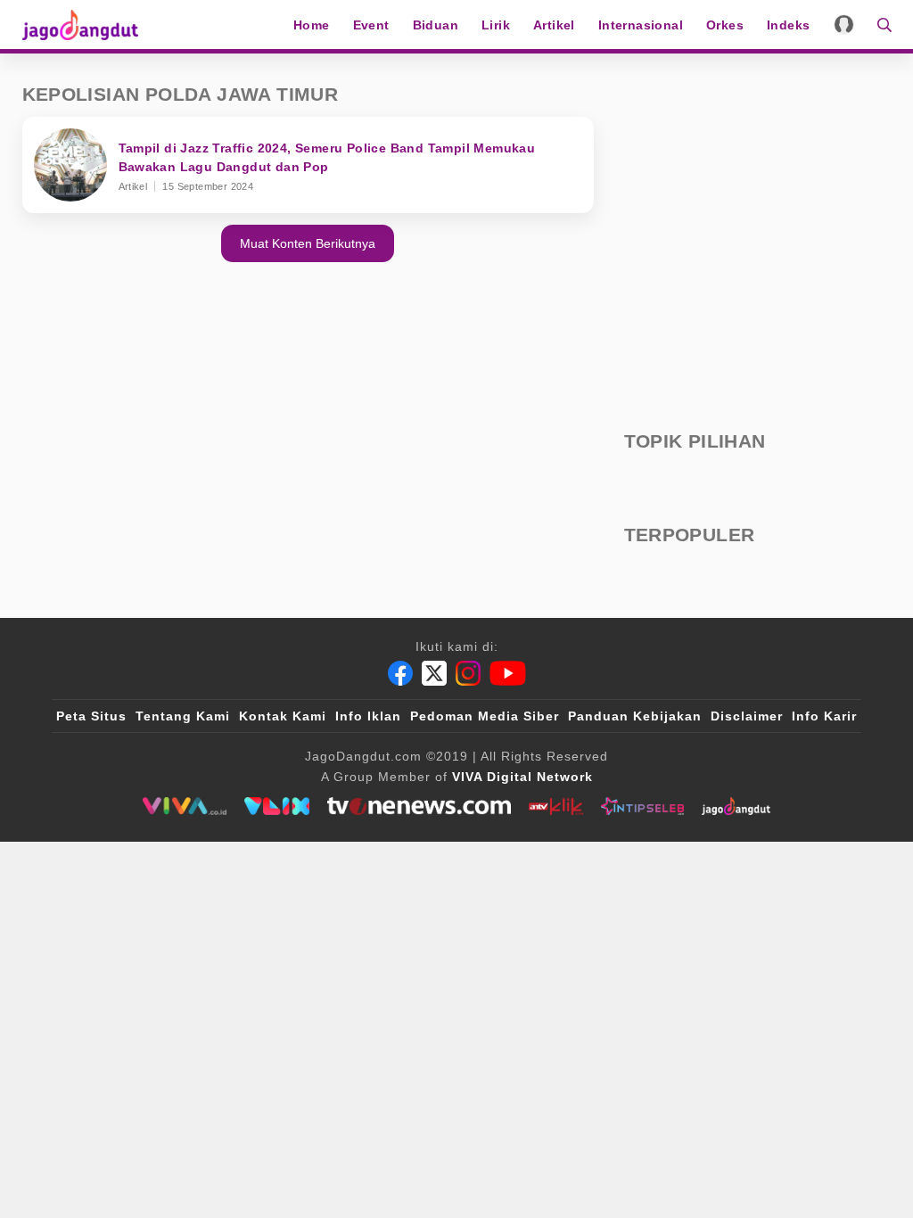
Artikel (554, 25)
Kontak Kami (282, 716)
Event (371, 25)
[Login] (844, 24)
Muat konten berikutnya (307, 243)
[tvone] (418, 806)
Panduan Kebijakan (635, 716)
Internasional (640, 25)
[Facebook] (400, 673)
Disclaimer (747, 716)
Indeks (788, 25)
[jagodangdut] (736, 806)
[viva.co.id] (184, 806)
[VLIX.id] (277, 806)
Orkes (725, 25)
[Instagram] (468, 673)
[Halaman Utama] (86, 24)
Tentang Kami (183, 716)
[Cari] (879, 24)
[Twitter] (434, 673)
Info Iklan (368, 716)
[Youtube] (507, 673)
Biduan (435, 25)
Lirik (495, 25)
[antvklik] (556, 806)
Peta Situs (91, 716)
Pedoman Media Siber (484, 716)
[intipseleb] (642, 806)
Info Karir (824, 716)
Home (311, 25)
